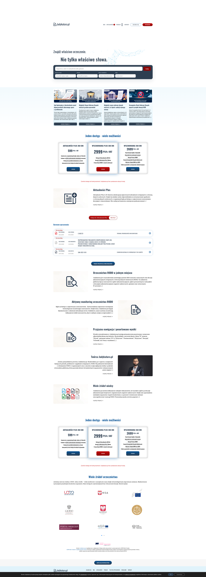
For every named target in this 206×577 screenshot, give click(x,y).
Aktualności (110, 24)
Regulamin (124, 570)
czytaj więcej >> (65, 124)
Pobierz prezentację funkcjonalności (103, 264)
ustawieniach (83, 574)
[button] (101, 535)
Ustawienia (179, 574)
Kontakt (127, 24)
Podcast (118, 25)
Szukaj (147, 69)
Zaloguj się (88, 570)
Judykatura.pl (61, 25)
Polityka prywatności (114, 570)
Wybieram (147, 25)
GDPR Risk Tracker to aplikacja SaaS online (76, 549)
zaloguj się (136, 25)
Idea (104, 24)
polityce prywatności (130, 574)
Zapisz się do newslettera (103, 563)
